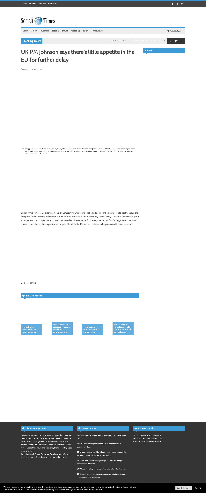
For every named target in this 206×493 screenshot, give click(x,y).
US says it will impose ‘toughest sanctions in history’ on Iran (102, 469)
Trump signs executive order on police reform (92, 329)
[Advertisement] (134, 17)
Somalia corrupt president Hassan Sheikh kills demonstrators (61, 328)
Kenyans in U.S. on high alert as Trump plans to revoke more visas (131, 41)
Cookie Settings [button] (183, 488)
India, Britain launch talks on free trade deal (29, 329)
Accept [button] (198, 488)
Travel (105, 41)
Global (157, 41)
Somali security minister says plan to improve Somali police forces (122, 328)
